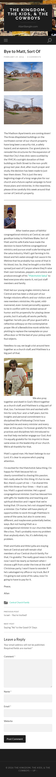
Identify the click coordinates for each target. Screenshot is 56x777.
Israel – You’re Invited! (15, 614)
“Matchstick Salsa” (38, 275)
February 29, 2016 (14, 57)
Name (7, 691)
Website (8, 721)
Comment (9, 656)
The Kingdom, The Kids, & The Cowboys (28, 13)
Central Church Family (19, 602)
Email (7, 706)
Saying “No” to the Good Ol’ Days (20, 626)
